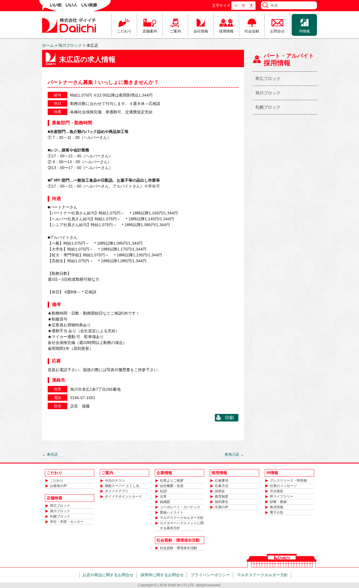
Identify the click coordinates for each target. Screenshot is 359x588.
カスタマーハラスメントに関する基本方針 (182, 525)
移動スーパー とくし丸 (122, 486)
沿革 (163, 496)
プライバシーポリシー (210, 575)
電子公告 (276, 512)
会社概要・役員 (171, 486)
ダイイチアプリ (116, 491)
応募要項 (221, 480)
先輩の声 (221, 507)
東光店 (50, 454)
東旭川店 (234, 454)
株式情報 (276, 507)
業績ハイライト (171, 512)
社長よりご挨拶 (171, 480)
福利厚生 (221, 502)
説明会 (220, 491)
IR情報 (304, 31)
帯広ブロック (267, 78)
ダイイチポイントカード (123, 496)
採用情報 (226, 31)
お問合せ (277, 31)
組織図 (165, 502)
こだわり (124, 31)
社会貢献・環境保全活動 (178, 548)
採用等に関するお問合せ (162, 575)
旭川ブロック (267, 92)
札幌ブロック (267, 107)
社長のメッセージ (283, 486)
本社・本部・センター (67, 522)
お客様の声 (58, 486)
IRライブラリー (281, 496)
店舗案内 (149, 31)
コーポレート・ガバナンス (180, 507)
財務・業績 (278, 502)
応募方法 (221, 486)
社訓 (163, 491)
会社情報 (201, 31)
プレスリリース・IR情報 (288, 480)
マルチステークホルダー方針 (182, 518)
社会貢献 (252, 31)
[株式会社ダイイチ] (70, 25)
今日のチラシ (115, 480)
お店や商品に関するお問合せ (108, 575)
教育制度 (221, 496)
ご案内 (175, 31)
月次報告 (276, 491)
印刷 (229, 417)
